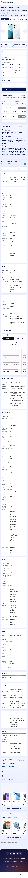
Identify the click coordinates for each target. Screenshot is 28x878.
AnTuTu (8, 338)
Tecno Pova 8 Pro (5, 831)
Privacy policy (8, 861)
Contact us (16, 858)
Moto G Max (16, 830)
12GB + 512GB (19, 103)
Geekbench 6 (20, 338)
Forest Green (5, 103)
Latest (3, 788)
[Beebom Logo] (8, 2)
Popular (15, 817)
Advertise (23, 858)
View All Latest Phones (13, 837)
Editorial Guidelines (18, 861)
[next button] (24, 799)
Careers (10, 858)
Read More (23, 97)
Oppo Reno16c (4, 802)
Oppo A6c (24, 802)
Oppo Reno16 (14, 802)
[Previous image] (3, 31)
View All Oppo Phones (13, 808)
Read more (24, 10)
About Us (5, 858)
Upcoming (9, 788)
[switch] (25, 164)
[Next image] (25, 31)
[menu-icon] (2, 2)
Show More (13, 157)
